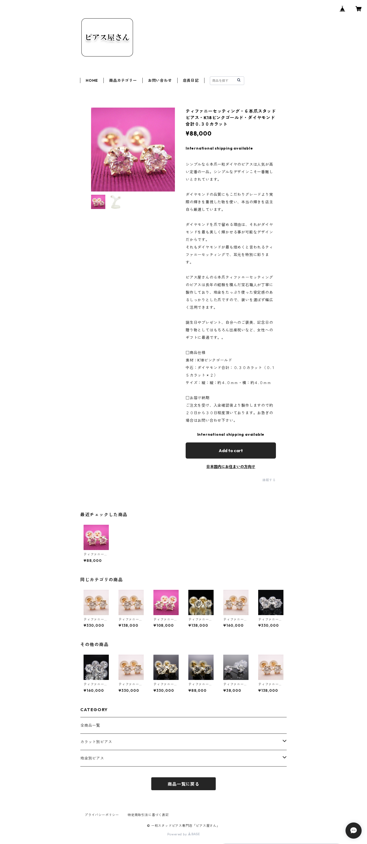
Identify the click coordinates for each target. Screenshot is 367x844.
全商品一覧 (90, 725)
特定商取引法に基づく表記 (148, 815)
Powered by (177, 834)
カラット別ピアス (96, 741)
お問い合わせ (160, 80)
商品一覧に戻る (183, 784)
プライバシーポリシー (102, 815)
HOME (92, 80)
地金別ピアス (92, 758)
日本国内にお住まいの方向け (230, 466)
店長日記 (191, 80)
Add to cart (231, 450)
